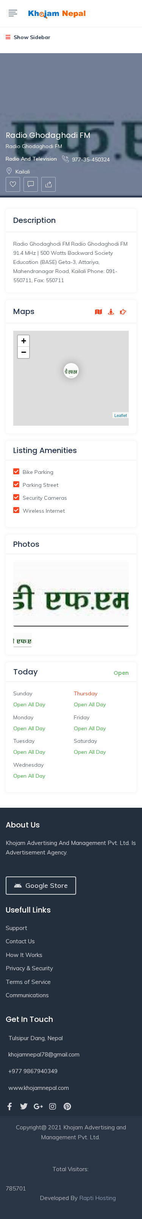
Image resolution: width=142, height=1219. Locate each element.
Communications (27, 995)
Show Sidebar (31, 37)
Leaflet (120, 415)
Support (16, 928)
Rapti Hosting (97, 1198)
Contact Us (20, 941)
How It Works (24, 954)
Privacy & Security (29, 968)
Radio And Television (31, 158)
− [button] (23, 352)
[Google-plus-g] (38, 1106)
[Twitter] (24, 1106)
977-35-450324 (91, 159)
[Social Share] (48, 184)
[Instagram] (52, 1106)
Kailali (23, 171)
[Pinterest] (67, 1106)
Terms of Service (28, 981)
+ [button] (23, 341)
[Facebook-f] (9, 1106)
